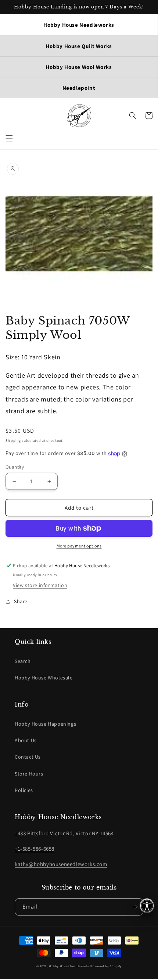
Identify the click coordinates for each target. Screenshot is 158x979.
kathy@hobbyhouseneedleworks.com (61, 864)
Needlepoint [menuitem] (79, 87)
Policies (24, 790)
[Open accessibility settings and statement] (147, 905)
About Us (26, 740)
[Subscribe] (135, 907)
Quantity (15, 467)
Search (23, 661)
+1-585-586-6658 (34, 848)
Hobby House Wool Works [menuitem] (79, 66)
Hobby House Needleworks (69, 966)
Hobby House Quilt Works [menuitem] (79, 46)
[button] (9, 138)
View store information (40, 585)
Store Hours (29, 773)
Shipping (13, 440)
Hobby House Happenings (45, 723)
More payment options (79, 546)
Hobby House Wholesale (44, 677)
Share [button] (21, 601)
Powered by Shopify (106, 966)
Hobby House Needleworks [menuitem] (78, 24)
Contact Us (28, 757)
